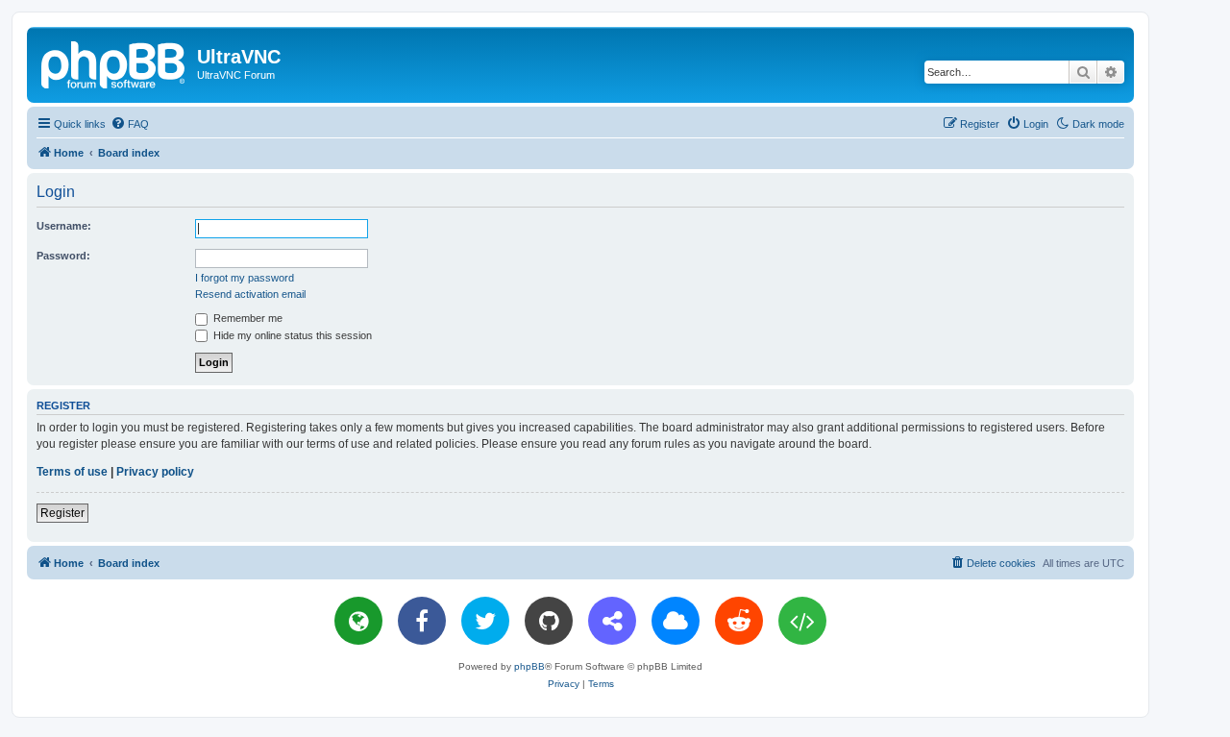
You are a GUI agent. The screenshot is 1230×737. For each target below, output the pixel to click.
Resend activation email (250, 294)
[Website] (358, 621)
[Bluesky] (676, 621)
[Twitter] (485, 621)
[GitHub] (549, 621)
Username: (64, 226)
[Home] (114, 62)
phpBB (529, 666)
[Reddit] (739, 621)
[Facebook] (422, 621)
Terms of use (72, 472)
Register (62, 513)
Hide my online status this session (291, 335)
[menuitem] (130, 123)
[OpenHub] (802, 621)
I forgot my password (244, 277)
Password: (63, 255)
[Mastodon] (612, 621)
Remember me (246, 318)
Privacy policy (155, 472)
